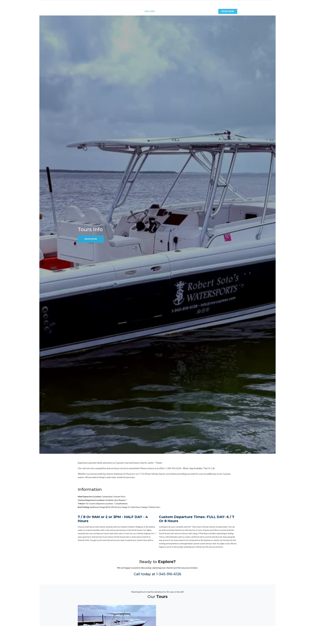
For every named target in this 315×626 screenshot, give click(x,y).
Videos (161, 11)
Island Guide (174, 11)
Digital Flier (190, 11)
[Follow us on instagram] (233, 3)
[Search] (214, 11)
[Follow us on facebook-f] (231, 3)
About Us (123, 11)
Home (112, 11)
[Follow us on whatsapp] (236, 3)
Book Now (227, 11)
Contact (204, 11)
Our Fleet (136, 11)
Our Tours (149, 11)
